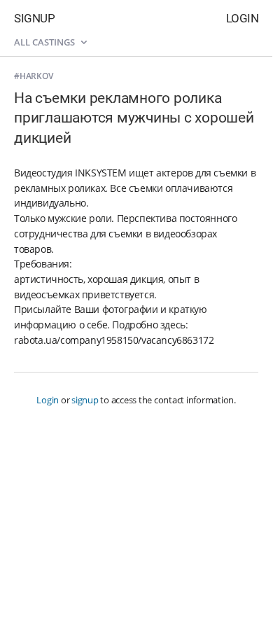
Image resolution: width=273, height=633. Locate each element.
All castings (45, 42)
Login (242, 18)
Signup (34, 18)
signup (85, 400)
